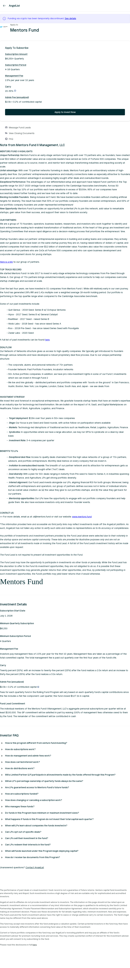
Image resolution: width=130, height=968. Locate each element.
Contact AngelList (35, 867)
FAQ (11, 139)
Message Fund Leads (20, 127)
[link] (4, 6)
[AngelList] (14, 5)
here (47, 339)
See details (70, 18)
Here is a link (6, 262)
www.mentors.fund (82, 516)
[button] (65, 48)
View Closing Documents (21, 133)
